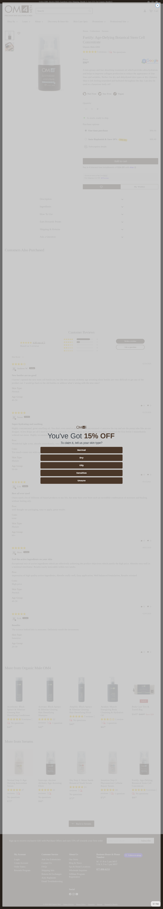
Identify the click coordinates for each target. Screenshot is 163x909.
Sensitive (81, 472)
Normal (81, 450)
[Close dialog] (157, 5)
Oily (81, 465)
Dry (81, 457)
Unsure (82, 480)
